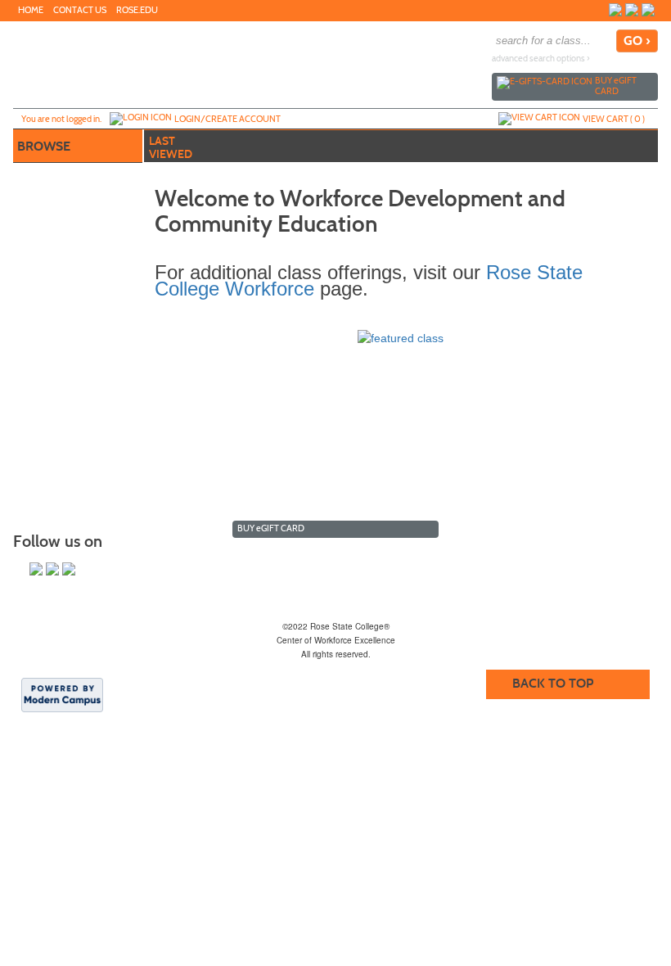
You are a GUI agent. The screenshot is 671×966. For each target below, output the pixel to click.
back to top (552, 683)
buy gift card (616, 85)
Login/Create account (227, 118)
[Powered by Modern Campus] (62, 694)
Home (30, 10)
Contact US (79, 10)
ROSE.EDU (137, 10)
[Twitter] (631, 9)
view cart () (614, 118)
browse (43, 146)
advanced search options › (541, 58)
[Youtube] (648, 9)
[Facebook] (615, 9)
